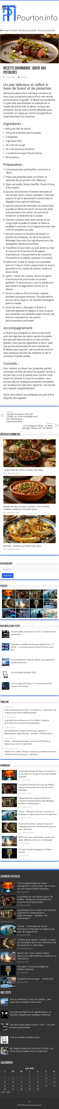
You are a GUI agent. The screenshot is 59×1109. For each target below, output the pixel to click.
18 (54, 1082)
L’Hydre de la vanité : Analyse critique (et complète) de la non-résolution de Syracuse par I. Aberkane (37, 826)
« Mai (3, 1092)
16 (38, 1082)
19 (5, 1085)
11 (54, 1078)
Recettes (14, 30)
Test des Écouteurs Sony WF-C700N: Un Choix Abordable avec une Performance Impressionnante (21, 417)
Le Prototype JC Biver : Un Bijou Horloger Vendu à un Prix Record (37, 426)
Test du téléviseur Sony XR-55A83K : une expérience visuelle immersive (30, 1000)
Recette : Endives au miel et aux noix (22, 546)
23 (38, 1085)
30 (38, 1089)
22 (29, 1085)
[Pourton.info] (29, 12)
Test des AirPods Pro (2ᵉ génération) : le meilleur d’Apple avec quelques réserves (30, 1013)
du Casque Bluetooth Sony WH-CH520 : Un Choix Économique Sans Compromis (31, 1050)
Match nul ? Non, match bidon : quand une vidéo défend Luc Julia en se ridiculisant (36, 956)
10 (46, 1078)
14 (21, 1082)
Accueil (5, 30)
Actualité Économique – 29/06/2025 (35, 978)
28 (21, 1089)
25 (54, 1085)
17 (46, 1082)
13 (13, 1082)
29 (29, 1089)
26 (5, 1089)
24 (46, 1085)
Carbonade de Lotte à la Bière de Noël (23, 470)
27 (13, 1089)
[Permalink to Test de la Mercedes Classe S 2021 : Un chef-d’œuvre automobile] (5, 634)
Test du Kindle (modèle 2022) (23, 672)
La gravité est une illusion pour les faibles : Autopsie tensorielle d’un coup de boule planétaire (36, 787)
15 (29, 1082)
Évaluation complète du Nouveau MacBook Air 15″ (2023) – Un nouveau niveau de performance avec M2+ (32, 647)
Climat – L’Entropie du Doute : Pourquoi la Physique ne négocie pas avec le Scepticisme (36, 929)
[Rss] (29, 1101)
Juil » (9, 1092)
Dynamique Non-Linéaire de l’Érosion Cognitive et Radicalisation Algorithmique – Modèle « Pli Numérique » (37, 801)
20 (13, 1085)
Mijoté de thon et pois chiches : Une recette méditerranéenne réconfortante (26, 508)
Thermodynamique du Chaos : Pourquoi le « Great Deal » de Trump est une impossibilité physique (37, 774)
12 (5, 1082)
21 (21, 1085)
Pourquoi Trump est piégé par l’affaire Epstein (33, 968)
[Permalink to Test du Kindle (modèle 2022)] (5, 675)
